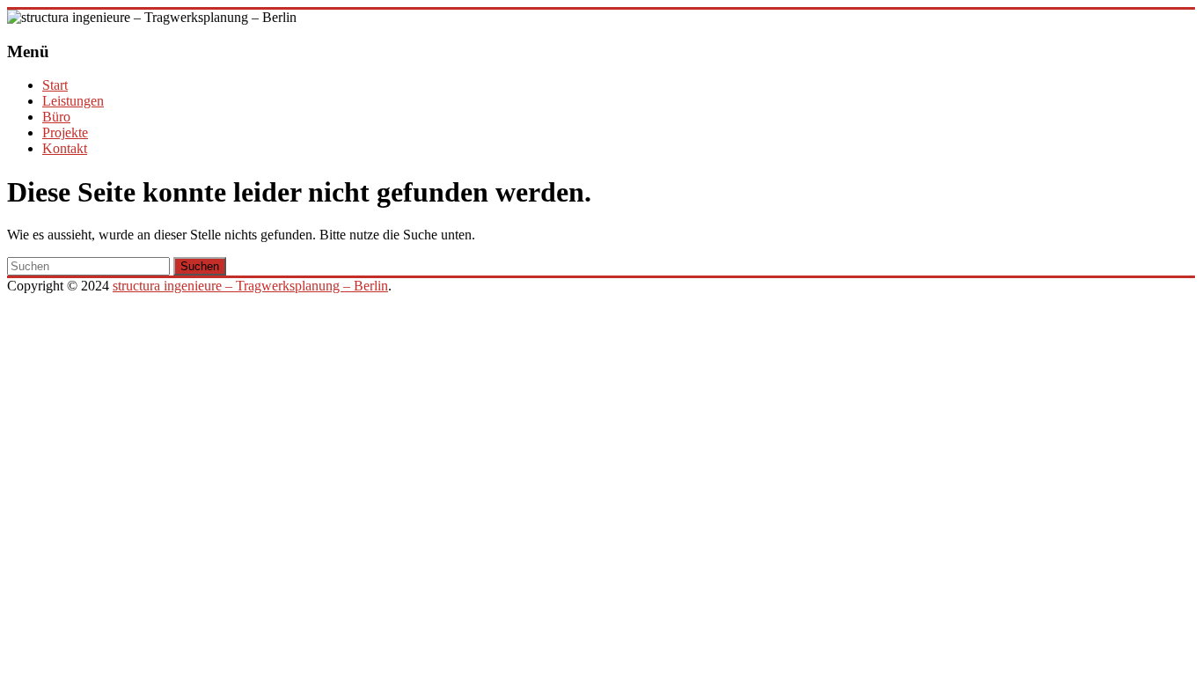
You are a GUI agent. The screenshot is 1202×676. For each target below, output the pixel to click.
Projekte (65, 132)
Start (55, 84)
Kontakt (64, 148)
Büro (56, 116)
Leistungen (73, 100)
